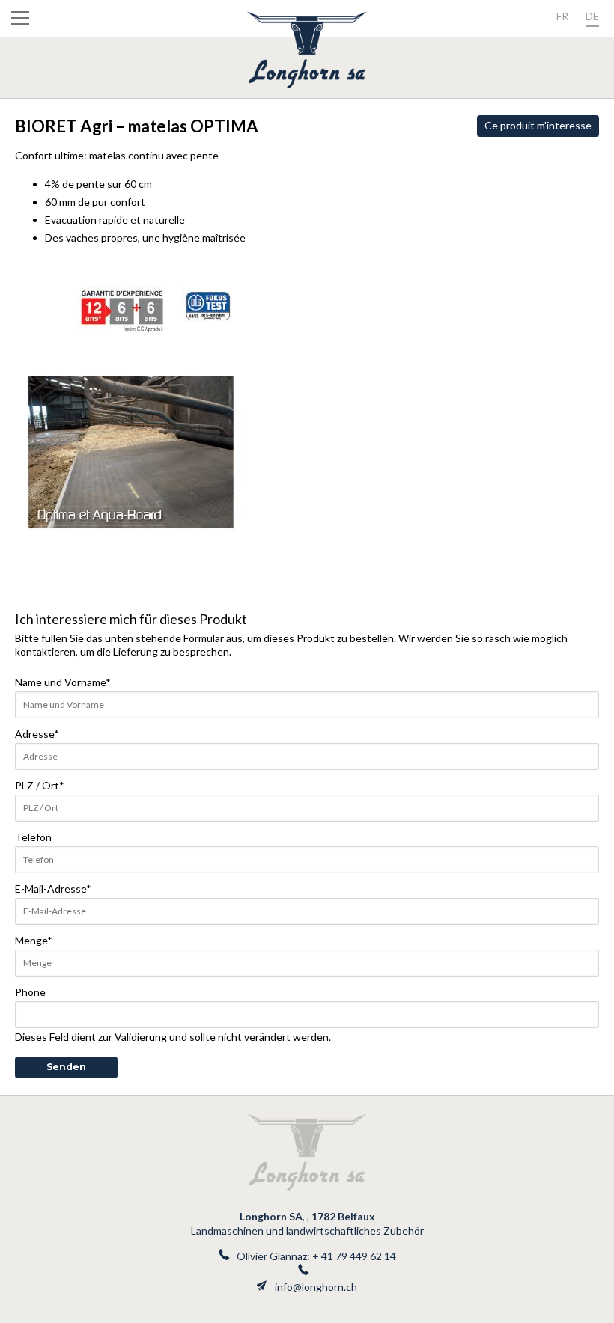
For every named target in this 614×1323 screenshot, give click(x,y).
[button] (20, 20)
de (592, 16)
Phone (30, 992)
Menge (33, 940)
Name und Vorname (63, 682)
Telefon (33, 837)
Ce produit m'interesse (538, 125)
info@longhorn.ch (316, 1286)
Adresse (37, 733)
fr (562, 16)
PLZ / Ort (39, 785)
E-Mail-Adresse (53, 888)
